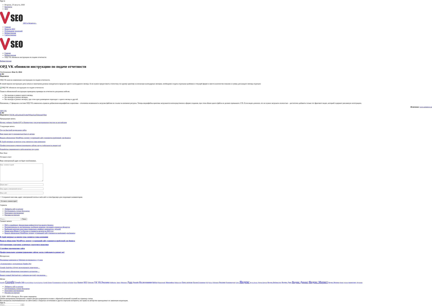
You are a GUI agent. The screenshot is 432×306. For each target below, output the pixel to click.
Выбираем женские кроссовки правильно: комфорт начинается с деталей (32, 229)
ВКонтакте (124, 282)
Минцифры (170, 282)
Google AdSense (29, 282)
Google (9, 282)
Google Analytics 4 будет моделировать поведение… (20, 268)
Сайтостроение (10, 35)
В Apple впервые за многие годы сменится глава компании (24, 237)
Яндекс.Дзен (286, 282)
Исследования (145, 282)
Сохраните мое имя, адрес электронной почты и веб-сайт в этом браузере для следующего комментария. (42, 197)
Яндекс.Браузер (262, 282)
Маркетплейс (161, 282)
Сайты (237, 282)
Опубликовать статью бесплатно (17, 211)
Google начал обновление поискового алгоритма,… (20, 271)
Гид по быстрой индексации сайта (13, 130)
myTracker (70, 282)
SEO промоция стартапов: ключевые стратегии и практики (24, 245)
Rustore (80, 282)
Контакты (8, 7)
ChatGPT (2, 282)
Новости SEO (9, 29)
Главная (7, 27)
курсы (346, 282)
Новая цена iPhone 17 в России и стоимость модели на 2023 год (28, 231)
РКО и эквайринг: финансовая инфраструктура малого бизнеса (28, 225)
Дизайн (136, 282)
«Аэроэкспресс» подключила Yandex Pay (15, 264)
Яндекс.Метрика (333, 282)
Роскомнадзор (230, 282)
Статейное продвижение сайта (12, 248)
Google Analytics (38, 282)
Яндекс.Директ (300, 282)
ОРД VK (3, 111)
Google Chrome (47, 282)
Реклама (222, 282)
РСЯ (207, 282)
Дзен (129, 282)
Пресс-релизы (187, 282)
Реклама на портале (12, 215)
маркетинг (352, 282)
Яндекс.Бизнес (254, 282)
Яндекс (245, 282)
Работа (210, 282)
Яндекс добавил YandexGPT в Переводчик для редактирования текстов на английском (33, 122)
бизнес (342, 282)
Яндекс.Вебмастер (274, 282)
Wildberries (113, 282)
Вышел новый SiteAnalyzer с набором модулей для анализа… (23, 275)
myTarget (64, 282)
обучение (359, 282)
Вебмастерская (10, 33)
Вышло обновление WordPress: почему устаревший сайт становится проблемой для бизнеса (39, 233)
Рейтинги (216, 282)
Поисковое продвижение (14, 213)
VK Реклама (103, 282)
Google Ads (20, 282)
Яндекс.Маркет (318, 282)
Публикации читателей (13, 31)
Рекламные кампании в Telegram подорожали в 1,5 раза (21, 260)
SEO (6, 9)
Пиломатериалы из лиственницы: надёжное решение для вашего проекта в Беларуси (37, 227)
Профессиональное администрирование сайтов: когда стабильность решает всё (32, 252)
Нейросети (177, 282)
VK (95, 282)
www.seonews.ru (426, 107)
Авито (118, 282)
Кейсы (155, 282)
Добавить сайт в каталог (13, 209)
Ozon (75, 282)
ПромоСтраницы (199, 282)
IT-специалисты (56, 282)
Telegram (91, 282)
